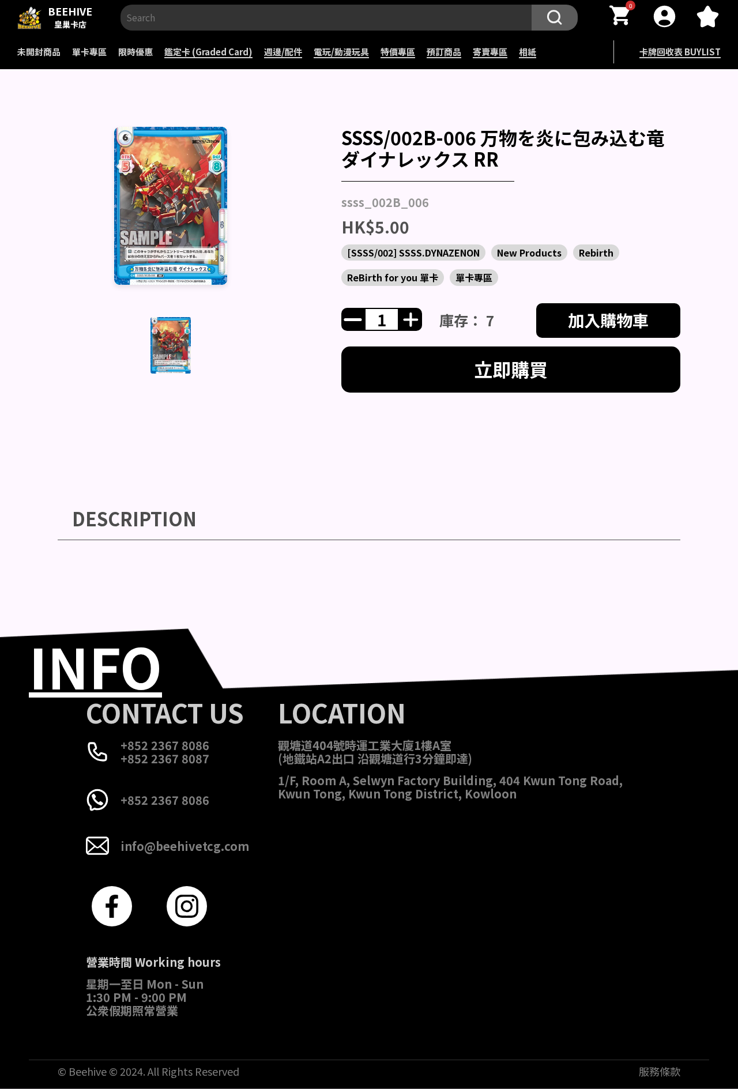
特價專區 (398, 52)
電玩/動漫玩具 (341, 52)
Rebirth (596, 252)
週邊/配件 (283, 52)
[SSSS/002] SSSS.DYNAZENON (413, 252)
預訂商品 (444, 52)
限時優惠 (135, 52)
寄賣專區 (490, 52)
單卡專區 (89, 52)
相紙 (527, 52)
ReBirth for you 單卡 (392, 277)
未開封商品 (39, 52)
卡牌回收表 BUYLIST (680, 52)
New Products (529, 252)
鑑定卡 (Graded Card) (208, 52)
